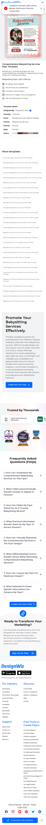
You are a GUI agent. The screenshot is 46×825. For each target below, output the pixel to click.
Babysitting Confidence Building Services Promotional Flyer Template (21, 280)
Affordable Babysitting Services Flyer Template (17, 167)
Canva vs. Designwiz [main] (30, 692)
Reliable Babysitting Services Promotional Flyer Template (20, 162)
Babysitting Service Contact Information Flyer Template (20, 262)
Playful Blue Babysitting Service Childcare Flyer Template (20, 237)
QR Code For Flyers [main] (30, 787)
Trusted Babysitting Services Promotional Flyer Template (20, 267)
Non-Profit (6, 714)
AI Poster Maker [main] (29, 733)
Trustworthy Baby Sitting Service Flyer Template (17, 157)
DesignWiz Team (22, 110)
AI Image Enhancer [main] (30, 781)
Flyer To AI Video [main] (29, 761)
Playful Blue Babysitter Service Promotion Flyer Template (20, 252)
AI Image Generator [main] (30, 764)
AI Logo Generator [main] (30, 758)
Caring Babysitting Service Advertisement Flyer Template (20, 187)
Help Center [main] (6, 727)
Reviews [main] (5, 736)
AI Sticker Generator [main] (30, 768)
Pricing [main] (26, 701)
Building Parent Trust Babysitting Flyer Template (17, 286)
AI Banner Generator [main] (30, 742)
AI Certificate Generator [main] (32, 749)
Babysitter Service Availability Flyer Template (16, 247)
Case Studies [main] (28, 688)
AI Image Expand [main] (29, 784)
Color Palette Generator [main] (32, 790)
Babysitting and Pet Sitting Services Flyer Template (18, 301)
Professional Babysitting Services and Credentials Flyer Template (22, 291)
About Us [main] (5, 739)
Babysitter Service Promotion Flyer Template (16, 197)
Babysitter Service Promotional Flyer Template (17, 202)
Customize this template (22, 820)
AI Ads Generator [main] (29, 755)
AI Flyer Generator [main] (30, 730)
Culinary (5, 707)
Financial (5, 701)
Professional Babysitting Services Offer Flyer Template (19, 222)
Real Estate (6, 710)
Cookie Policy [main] (22, 807)
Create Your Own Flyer (17, 385)
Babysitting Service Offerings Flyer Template (16, 257)
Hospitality (5, 704)
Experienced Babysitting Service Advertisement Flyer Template (22, 172)
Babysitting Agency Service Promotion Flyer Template (19, 182)
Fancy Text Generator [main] (31, 794)
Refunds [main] (26, 804)
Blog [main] (25, 698)
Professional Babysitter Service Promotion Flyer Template (20, 212)
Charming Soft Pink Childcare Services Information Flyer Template (20, 273)
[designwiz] (6, 811)
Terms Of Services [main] (14, 804)
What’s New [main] (6, 733)
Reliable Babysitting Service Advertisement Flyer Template (21, 192)
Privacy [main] (33, 804)
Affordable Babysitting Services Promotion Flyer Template (20, 217)
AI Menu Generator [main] (30, 736)
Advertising (6, 688)
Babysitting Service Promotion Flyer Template (17, 232)
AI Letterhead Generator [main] (32, 752)
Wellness (5, 717)
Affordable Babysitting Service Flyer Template (17, 207)
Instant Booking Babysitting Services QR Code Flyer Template (21, 296)
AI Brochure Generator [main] (31, 739)
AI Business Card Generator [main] (33, 746)
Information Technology (10, 695)
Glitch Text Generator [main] (31, 797)
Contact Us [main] (6, 730)
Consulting (6, 692)
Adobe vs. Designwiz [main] (30, 695)
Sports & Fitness (7, 698)
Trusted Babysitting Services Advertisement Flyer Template (21, 227)
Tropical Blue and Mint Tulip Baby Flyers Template (18, 242)
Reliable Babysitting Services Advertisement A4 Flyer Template (22, 177)
